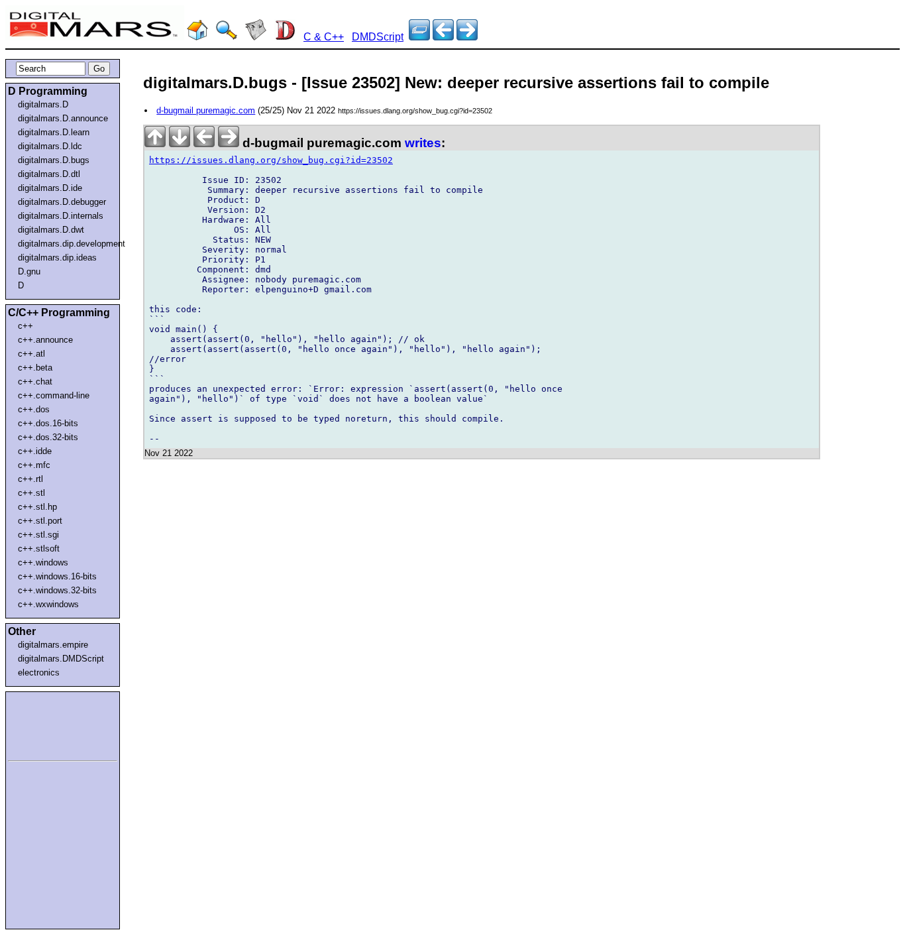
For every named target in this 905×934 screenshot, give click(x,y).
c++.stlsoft (39, 549)
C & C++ (323, 36)
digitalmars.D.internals (60, 216)
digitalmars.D (43, 104)
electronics (39, 672)
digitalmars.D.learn (53, 132)
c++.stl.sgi (38, 535)
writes (423, 143)
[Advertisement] (47, 724)
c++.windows (43, 562)
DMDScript (377, 36)
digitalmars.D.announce (63, 118)
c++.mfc (34, 465)
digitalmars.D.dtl (49, 174)
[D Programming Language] (284, 36)
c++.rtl (30, 479)
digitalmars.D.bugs (53, 160)
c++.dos (34, 409)
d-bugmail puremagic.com (205, 110)
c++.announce (45, 340)
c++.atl (31, 354)
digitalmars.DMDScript (61, 659)
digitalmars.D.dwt (51, 230)
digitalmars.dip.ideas (57, 258)
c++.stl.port (40, 521)
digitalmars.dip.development (65, 244)
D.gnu (29, 271)
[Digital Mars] (197, 36)
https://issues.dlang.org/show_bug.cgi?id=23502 (271, 160)
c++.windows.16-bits (57, 576)
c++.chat (35, 381)
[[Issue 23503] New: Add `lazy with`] (443, 36)
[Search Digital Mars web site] (226, 36)
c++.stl (31, 493)
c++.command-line (53, 395)
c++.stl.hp (37, 507)
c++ (25, 326)
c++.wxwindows (48, 604)
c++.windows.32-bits (57, 590)
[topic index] (419, 36)
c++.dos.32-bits (48, 437)
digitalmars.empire (53, 645)
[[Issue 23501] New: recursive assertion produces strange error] (467, 36)
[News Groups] (255, 36)
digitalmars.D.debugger (62, 202)
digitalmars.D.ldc (50, 146)
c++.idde (35, 451)
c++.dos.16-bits (48, 423)
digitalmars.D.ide (50, 188)
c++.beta (35, 368)
